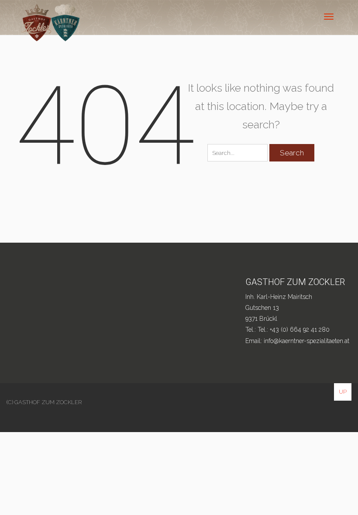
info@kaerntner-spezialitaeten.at (306, 340)
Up (343, 391)
